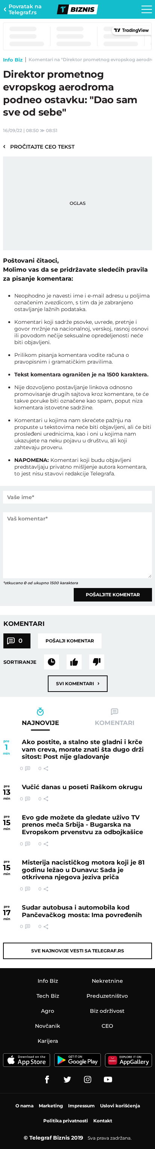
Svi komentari (77, 683)
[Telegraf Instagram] (87, 1079)
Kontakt (102, 1120)
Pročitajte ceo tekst (38, 146)
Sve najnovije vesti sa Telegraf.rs (77, 950)
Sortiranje (19, 662)
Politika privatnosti (65, 1120)
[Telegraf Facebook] (47, 1079)
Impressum (81, 1105)
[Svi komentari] (51, 661)
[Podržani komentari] (74, 661)
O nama (24, 1105)
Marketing (51, 1105)
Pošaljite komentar (113, 594)
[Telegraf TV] (107, 1079)
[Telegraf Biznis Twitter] (67, 1079)
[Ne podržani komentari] (96, 661)
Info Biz (13, 60)
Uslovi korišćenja (120, 1105)
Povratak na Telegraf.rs (25, 9)
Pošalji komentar (70, 641)
